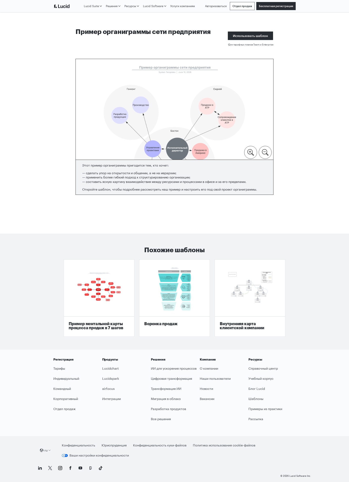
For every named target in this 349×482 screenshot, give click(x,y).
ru (46, 450)
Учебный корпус (260, 378)
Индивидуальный (66, 378)
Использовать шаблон (250, 36)
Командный (62, 388)
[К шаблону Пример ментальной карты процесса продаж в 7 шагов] (99, 298)
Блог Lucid (256, 388)
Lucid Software (153, 6)
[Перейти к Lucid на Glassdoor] (90, 468)
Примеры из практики (265, 409)
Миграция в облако (166, 399)
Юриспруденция (114, 445)
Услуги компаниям (182, 6)
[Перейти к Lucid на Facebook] (70, 468)
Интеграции (111, 399)
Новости (206, 388)
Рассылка (255, 419)
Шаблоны (255, 399)
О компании (209, 368)
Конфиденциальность (78, 445)
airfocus (108, 388)
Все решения (161, 419)
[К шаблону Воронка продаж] (174, 298)
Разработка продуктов (168, 409)
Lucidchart (110, 368)
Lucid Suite (91, 6)
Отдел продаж (242, 6)
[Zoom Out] (265, 152)
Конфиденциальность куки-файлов (159, 445)
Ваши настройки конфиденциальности (99, 455)
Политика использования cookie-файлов (224, 445)
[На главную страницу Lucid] (67, 6)
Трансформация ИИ (166, 388)
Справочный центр (263, 368)
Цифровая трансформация (171, 378)
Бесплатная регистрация (276, 6)
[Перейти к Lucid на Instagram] (60, 468)
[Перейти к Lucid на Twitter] (50, 468)
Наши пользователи (215, 378)
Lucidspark (110, 378)
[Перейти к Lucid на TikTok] (101, 468)
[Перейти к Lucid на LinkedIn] (40, 468)
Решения (112, 6)
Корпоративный (65, 399)
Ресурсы (130, 6)
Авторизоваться (216, 6)
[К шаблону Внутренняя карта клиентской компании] (250, 298)
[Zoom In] (250, 152)
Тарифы (59, 368)
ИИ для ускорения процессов (174, 368)
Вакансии (207, 399)
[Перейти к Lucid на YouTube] (80, 468)
